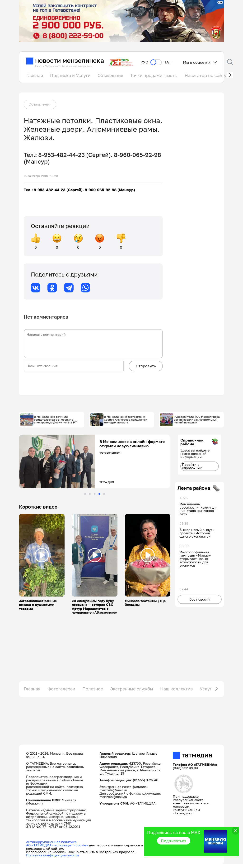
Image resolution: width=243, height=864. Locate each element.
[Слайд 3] (94, 494)
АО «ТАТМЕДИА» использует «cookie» (57, 845)
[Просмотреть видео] (42, 555)
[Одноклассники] (52, 287)
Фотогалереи (61, 688)
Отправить (146, 366)
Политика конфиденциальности (52, 855)
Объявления (110, 75)
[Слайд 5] (104, 494)
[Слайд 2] (90, 494)
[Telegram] (69, 287)
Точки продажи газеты (154, 75)
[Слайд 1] (85, 494)
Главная (34, 75)
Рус (144, 62)
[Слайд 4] (99, 494)
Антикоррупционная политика (51, 842)
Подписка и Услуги (70, 75)
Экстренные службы (131, 688)
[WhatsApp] (85, 287)
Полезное (92, 688)
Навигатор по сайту (205, 75)
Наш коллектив (176, 688)
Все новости (199, 599)
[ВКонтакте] (35, 287)
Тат (167, 62)
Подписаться (174, 840)
